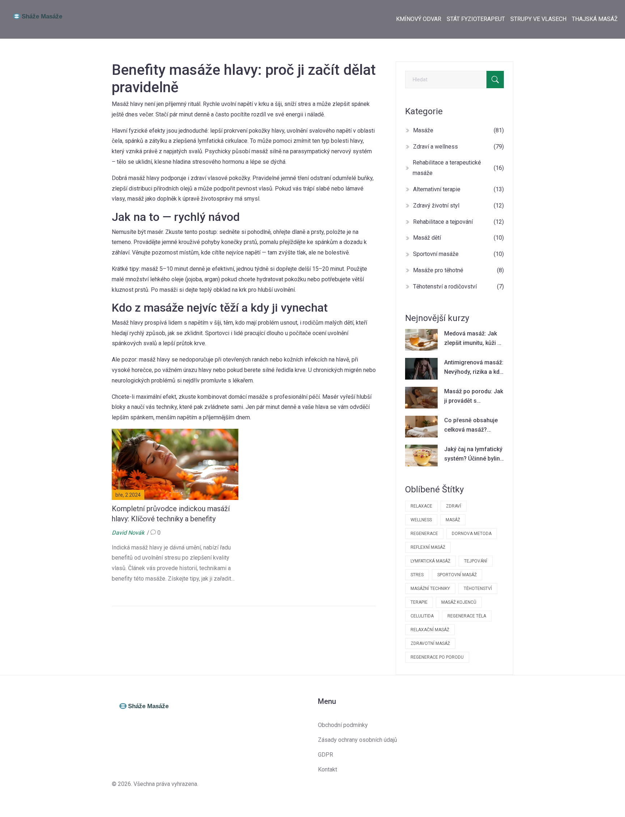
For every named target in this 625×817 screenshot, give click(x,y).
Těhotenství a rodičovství (458, 286)
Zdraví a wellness (458, 146)
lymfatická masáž (430, 561)
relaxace (421, 506)
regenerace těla (466, 616)
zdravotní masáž (430, 643)
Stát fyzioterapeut (476, 19)
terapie (419, 602)
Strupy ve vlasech (538, 19)
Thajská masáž (595, 19)
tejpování (475, 561)
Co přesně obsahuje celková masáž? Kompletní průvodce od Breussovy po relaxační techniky (471, 425)
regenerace (424, 533)
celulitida (422, 616)
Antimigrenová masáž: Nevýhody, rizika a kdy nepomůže (473, 367)
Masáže (458, 130)
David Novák (128, 532)
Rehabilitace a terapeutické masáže (458, 167)
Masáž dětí (458, 237)
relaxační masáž (430, 629)
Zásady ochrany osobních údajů (357, 739)
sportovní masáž (457, 574)
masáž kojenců (458, 602)
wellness (421, 519)
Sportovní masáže (458, 254)
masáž (453, 519)
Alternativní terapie (458, 189)
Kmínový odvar (418, 19)
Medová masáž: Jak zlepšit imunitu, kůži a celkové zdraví (472, 338)
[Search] (495, 79)
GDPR (325, 754)
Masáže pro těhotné (458, 270)
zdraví (453, 506)
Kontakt (327, 769)
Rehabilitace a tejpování (458, 221)
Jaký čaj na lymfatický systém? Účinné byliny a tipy (473, 454)
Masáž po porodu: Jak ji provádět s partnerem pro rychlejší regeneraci (473, 396)
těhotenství (478, 588)
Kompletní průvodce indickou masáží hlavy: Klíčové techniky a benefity (171, 513)
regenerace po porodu (437, 657)
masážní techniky (430, 588)
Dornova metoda (472, 533)
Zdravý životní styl (458, 205)
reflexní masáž (428, 547)
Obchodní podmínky (343, 725)
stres (417, 574)
